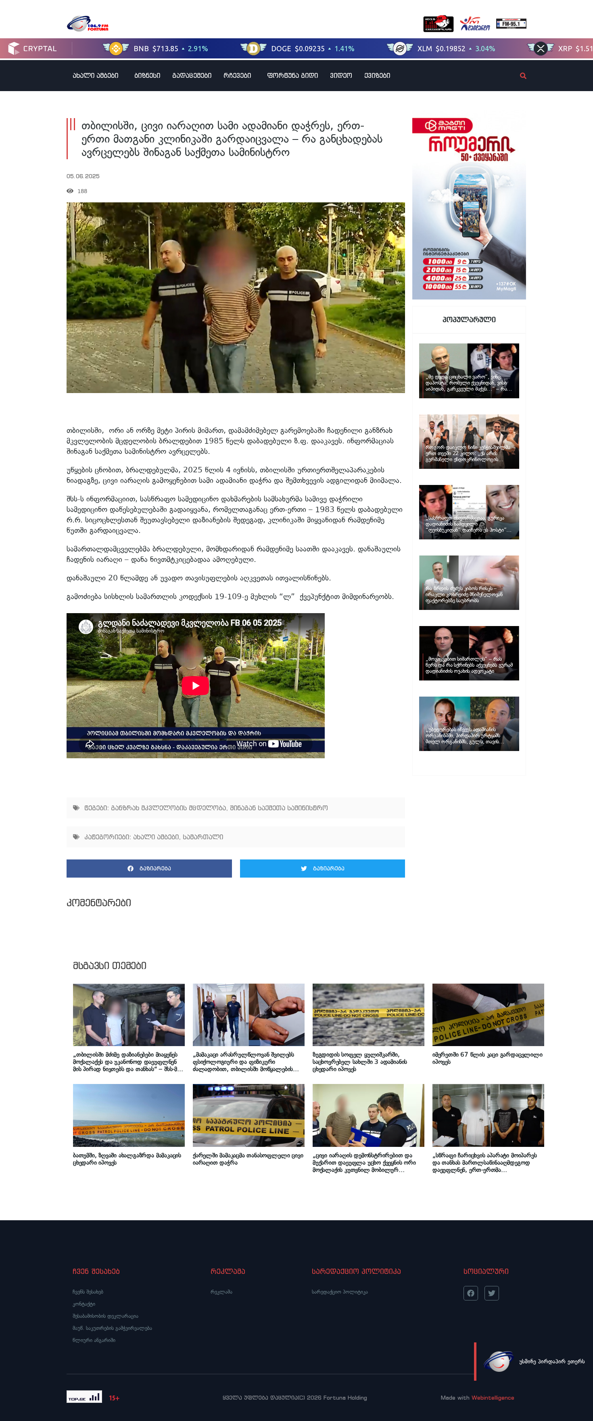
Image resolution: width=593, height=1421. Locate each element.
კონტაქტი (84, 1304)
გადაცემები (191, 75)
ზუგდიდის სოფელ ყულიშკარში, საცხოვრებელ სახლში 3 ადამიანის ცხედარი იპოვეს (360, 1062)
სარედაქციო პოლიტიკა (340, 1292)
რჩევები (237, 75)
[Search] (516, 76)
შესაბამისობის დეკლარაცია (105, 1316)
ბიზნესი (147, 75)
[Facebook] (471, 1293)
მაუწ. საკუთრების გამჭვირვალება (112, 1328)
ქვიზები (377, 75)
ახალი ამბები (95, 75)
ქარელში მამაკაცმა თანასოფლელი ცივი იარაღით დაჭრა (248, 1159)
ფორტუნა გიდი (292, 75)
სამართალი (203, 837)
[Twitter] (491, 1293)
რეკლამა (221, 1292)
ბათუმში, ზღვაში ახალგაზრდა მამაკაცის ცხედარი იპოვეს (127, 1159)
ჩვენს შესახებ (88, 1292)
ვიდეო (341, 75)
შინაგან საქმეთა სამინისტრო (279, 808)
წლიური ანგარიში (94, 1340)
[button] (149, 868)
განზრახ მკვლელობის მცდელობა (168, 808)
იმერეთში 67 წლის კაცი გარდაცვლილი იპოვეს (487, 1058)
